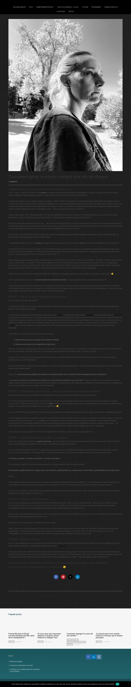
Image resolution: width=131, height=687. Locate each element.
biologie (60, 315)
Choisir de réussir (73, 639)
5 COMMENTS (12, 182)
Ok (117, 684)
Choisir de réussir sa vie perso (76, 642)
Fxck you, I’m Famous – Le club (67, 7)
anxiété (12, 325)
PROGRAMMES (96, 7)
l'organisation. (62, 546)
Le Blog (11, 641)
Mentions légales (16, 661)
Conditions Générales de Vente (21, 665)
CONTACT (71, 11)
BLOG (31, 7)
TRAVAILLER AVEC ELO (111, 7)
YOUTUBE (85, 7)
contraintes (118, 315)
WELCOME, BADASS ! (19, 7)
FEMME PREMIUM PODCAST (44, 7)
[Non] (129, 684)
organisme (90, 315)
